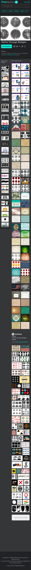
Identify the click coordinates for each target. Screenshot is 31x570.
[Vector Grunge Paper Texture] (25, 302)
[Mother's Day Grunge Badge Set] (16, 173)
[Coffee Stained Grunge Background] (16, 135)
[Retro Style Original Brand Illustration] (25, 119)
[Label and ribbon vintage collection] (25, 419)
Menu (25, 2)
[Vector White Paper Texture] (25, 295)
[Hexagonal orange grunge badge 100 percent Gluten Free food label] (5, 208)
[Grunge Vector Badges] (16, 112)
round (10, 11)
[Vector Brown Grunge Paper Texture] (16, 295)
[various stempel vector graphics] (17, 365)
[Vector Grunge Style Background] (25, 157)
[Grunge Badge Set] (25, 104)
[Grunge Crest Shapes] (16, 157)
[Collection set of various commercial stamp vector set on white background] (25, 372)
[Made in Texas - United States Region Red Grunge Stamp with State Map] (5, 90)
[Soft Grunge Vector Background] (25, 325)
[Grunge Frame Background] (25, 150)
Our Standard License (11, 54)
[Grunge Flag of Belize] (16, 226)
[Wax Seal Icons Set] (16, 180)
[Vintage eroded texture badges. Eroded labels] (15, 354)
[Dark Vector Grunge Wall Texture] (25, 317)
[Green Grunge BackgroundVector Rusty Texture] (25, 249)
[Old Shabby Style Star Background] (25, 310)
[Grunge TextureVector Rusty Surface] (25, 287)
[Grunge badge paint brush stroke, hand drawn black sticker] (5, 181)
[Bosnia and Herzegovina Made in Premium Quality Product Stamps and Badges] (5, 187)
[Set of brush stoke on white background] (5, 117)
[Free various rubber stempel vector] (16, 391)
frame (16, 11)
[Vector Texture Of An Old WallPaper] (25, 256)
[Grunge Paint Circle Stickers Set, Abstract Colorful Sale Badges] (5, 176)
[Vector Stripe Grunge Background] (16, 165)
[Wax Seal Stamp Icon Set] (16, 264)
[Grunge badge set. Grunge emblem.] (5, 101)
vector (4, 11)
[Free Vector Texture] (16, 195)
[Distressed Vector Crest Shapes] (16, 256)
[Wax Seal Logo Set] (25, 272)
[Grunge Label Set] (25, 173)
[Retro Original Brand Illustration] (16, 150)
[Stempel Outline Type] (16, 241)
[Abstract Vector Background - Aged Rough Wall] (16, 279)
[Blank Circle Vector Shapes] (16, 119)
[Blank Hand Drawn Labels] (25, 135)
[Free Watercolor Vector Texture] (25, 226)
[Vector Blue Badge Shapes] (25, 112)
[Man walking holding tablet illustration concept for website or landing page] (16, 89)
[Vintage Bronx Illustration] (25, 180)
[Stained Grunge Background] (25, 142)
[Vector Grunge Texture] (16, 302)
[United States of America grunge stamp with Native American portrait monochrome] (5, 84)
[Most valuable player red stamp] (5, 122)
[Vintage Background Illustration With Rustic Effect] (25, 264)
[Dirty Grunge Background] (25, 241)
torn (27, 11)
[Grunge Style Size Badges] (16, 188)
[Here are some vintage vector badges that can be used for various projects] (15, 359)
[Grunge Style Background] (16, 272)
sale (22, 11)
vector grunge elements (22, 342)
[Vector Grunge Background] (16, 249)
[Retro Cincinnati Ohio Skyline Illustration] (16, 127)
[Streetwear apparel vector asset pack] (5, 144)
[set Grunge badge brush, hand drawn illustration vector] (5, 128)
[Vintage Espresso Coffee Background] (16, 317)
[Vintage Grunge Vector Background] (25, 279)
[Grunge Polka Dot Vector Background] (16, 325)
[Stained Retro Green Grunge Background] (25, 218)
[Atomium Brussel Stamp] (25, 127)
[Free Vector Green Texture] (16, 203)
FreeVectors (9, 2)
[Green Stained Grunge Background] (16, 142)
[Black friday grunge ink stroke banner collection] (5, 111)
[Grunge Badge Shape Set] (16, 104)
